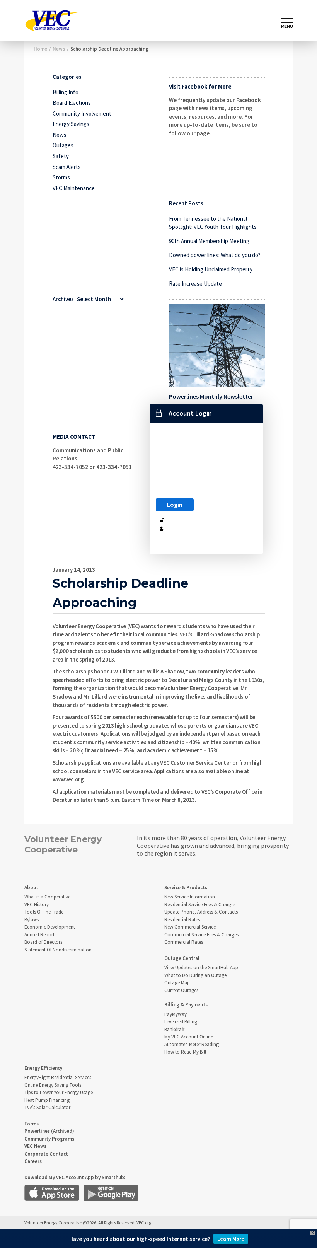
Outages (63, 145)
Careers (33, 1161)
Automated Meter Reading (191, 1044)
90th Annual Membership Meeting (209, 241)
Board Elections (72, 102)
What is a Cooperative (47, 896)
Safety (61, 156)
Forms (31, 1123)
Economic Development (49, 927)
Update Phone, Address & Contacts (201, 912)
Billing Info (65, 92)
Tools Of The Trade (43, 912)
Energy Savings (71, 124)
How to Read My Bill (185, 1052)
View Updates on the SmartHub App (201, 967)
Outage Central (181, 958)
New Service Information (189, 896)
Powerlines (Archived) (49, 1131)
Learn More (230, 1239)
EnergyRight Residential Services (57, 1077)
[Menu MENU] (287, 18)
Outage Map (177, 982)
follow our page (189, 133)
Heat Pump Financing (47, 1100)
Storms (61, 177)
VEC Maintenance (74, 188)
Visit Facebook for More (200, 86)
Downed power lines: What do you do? (215, 255)
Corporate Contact (46, 1154)
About (31, 887)
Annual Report (39, 934)
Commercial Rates (183, 942)
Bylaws (31, 919)
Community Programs (49, 1138)
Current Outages (181, 990)
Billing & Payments (186, 1004)
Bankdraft (174, 1029)
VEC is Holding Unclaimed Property (210, 269)
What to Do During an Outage (195, 975)
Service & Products (185, 887)
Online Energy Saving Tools (52, 1085)
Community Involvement (82, 113)
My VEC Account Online (188, 1036)
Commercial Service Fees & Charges (201, 934)
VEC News (35, 1146)
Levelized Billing (180, 1021)
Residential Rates (182, 919)
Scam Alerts (67, 166)
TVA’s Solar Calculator (47, 1107)
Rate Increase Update (195, 283)
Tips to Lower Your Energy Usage (58, 1092)
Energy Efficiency (43, 1068)
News (59, 134)
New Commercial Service (190, 927)
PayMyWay (175, 1014)
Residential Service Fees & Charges (199, 904)
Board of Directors (43, 942)
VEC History (36, 904)
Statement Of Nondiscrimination (58, 949)
